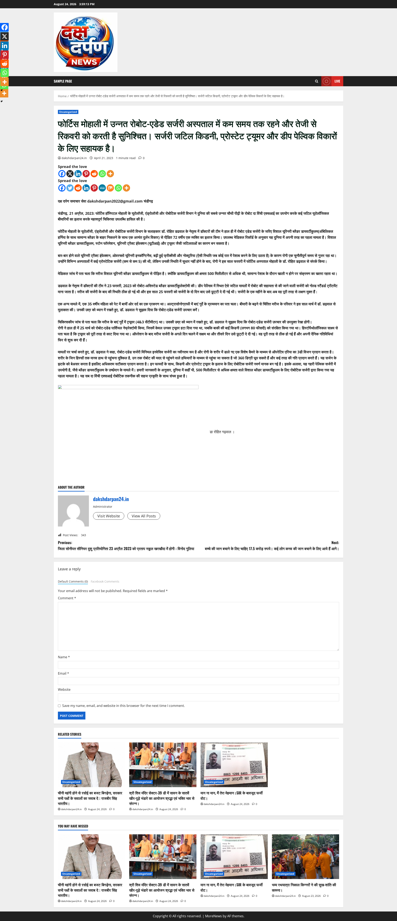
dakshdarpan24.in (74, 158)
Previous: (126, 545)
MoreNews (213, 916)
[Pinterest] (86, 173)
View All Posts (144, 515)
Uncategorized (68, 112)
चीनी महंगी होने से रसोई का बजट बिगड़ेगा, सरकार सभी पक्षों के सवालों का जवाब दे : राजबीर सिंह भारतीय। (90, 798)
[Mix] (110, 188)
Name (64, 657)
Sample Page (63, 81)
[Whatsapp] (102, 173)
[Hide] (1, 101)
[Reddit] (94, 173)
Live (337, 81)
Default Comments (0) (73, 581)
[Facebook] (62, 173)
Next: (272, 545)
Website (64, 689)
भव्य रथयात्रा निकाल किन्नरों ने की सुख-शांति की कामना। (304, 887)
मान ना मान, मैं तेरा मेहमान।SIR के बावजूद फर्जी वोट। (232, 795)
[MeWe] (102, 188)
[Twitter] (70, 188)
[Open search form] (316, 81)
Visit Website (108, 515)
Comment (67, 598)
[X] (70, 173)
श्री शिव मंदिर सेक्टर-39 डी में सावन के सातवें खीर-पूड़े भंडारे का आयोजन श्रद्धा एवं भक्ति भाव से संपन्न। (161, 798)
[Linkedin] (78, 173)
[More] (110, 173)
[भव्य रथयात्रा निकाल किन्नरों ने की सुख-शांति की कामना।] (305, 856)
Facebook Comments (105, 581)
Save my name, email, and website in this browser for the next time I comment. (123, 705)
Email (63, 673)
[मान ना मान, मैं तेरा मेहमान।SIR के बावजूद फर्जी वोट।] (234, 764)
